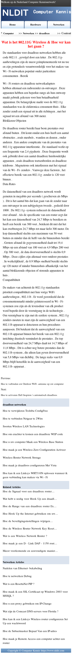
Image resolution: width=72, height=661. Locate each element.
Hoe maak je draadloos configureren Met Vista (29, 465)
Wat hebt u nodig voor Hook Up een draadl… (30, 498)
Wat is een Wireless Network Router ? (25, 536)
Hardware (35, 24)
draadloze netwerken (44, 33)
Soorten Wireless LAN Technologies (24, 426)
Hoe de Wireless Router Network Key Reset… (30, 528)
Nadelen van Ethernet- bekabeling (22, 568)
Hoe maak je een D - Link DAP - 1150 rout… (30, 543)
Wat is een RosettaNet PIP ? (18, 584)
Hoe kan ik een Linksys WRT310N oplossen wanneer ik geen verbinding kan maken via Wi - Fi (35, 475)
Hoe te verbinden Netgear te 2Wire (23, 418)
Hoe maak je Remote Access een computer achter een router (34, 641)
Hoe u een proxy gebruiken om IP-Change (27, 603)
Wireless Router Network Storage (22, 457)
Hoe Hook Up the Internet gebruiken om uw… (30, 513)
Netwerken (58, 24)
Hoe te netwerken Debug (17, 576)
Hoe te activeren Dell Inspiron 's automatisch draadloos (29, 395)
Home (12, 24)
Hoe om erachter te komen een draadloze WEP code (33, 434)
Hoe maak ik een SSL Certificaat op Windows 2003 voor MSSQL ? (35, 593)
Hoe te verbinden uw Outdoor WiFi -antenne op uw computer (32, 383)
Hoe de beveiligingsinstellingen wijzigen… (28, 521)
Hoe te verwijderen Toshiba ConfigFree (25, 410)
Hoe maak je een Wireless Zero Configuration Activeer (34, 449)
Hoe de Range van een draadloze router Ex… (29, 506)
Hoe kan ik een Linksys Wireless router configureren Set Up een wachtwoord (35, 621)
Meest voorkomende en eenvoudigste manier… (30, 551)
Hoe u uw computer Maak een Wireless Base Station (33, 442)
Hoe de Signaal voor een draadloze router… (28, 491)
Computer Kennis (8, 33)
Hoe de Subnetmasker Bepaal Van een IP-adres (30, 631)
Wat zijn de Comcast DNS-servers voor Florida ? (30, 611)
